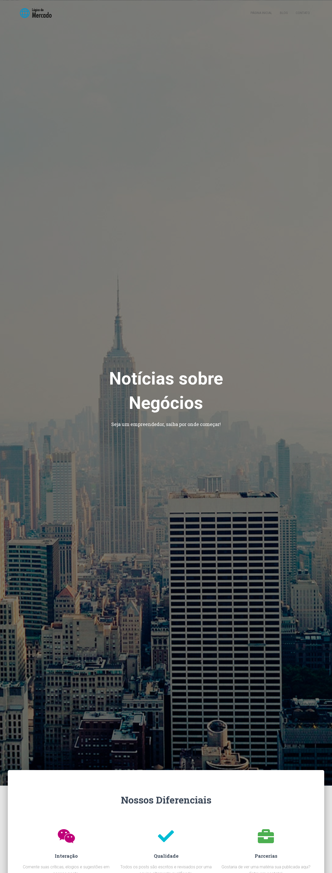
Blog (284, 13)
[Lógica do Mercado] (35, 12)
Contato (303, 13)
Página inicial (261, 13)
